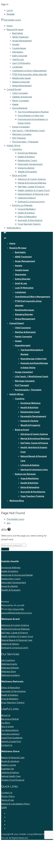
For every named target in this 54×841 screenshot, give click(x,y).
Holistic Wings (13, 145)
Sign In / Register (11, 507)
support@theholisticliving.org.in (16, 613)
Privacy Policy (8, 796)
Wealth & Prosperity (27, 171)
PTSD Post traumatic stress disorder (29, 74)
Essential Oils (7, 769)
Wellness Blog (14, 228)
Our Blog (5, 723)
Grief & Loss (18, 59)
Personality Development (30, 164)
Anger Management (22, 40)
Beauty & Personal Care (12, 757)
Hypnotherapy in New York (31, 115)
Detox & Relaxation (27, 216)
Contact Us (6, 745)
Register (11, 14)
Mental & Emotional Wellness (32, 183)
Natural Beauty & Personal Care (33, 194)
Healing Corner (8, 765)
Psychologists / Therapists (25, 142)
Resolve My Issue (15, 29)
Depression (17, 52)
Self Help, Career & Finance (31, 186)
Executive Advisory (10, 734)
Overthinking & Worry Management (29, 70)
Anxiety (15, 44)
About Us (5, 715)
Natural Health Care (10, 776)
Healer (15, 104)
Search (5, 549)
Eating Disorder (19, 55)
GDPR (4, 807)
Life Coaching (8, 660)
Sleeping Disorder (21, 82)
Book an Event (19, 175)
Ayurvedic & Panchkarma (30, 220)
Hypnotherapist (19, 108)
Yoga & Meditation (27, 209)
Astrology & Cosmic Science (32, 179)
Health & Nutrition (26, 156)
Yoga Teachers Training (29, 224)
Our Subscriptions (10, 730)
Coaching (17, 149)
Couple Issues (19, 48)
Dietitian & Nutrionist (22, 97)
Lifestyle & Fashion (27, 198)
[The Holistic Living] (11, 20)
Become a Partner (10, 719)
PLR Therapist (19, 138)
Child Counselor (20, 93)
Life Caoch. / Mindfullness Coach (28, 130)
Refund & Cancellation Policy (15, 804)
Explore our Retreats (22, 205)
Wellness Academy (10, 675)
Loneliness (17, 67)
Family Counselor (20, 100)
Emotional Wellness (27, 153)
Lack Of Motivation (21, 63)
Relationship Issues (21, 78)
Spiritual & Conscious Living (31, 201)
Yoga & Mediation (9, 699)
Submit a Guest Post (11, 741)
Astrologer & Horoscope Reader (17, 575)
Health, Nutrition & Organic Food (34, 190)
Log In (10, 10)
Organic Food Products (12, 780)
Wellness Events (9, 664)
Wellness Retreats (10, 668)
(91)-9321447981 (16, 609)
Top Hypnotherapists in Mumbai (33, 112)
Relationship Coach (27, 160)
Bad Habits (17, 33)
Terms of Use (7, 800)
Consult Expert (14, 89)
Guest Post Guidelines (11, 738)
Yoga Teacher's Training (12, 702)
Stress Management (22, 85)
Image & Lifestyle (26, 168)
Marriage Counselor (22, 134)
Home (9, 26)
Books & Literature (10, 761)
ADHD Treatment (20, 37)
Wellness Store (8, 671)
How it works (7, 726)
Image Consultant (21, 127)
